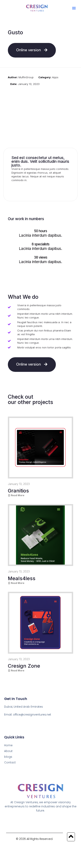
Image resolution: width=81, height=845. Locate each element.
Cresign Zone (24, 666)
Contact (10, 762)
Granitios (18, 491)
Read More (17, 495)
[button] (74, 8)
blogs (8, 757)
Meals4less (21, 578)
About (8, 751)
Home (8, 745)
